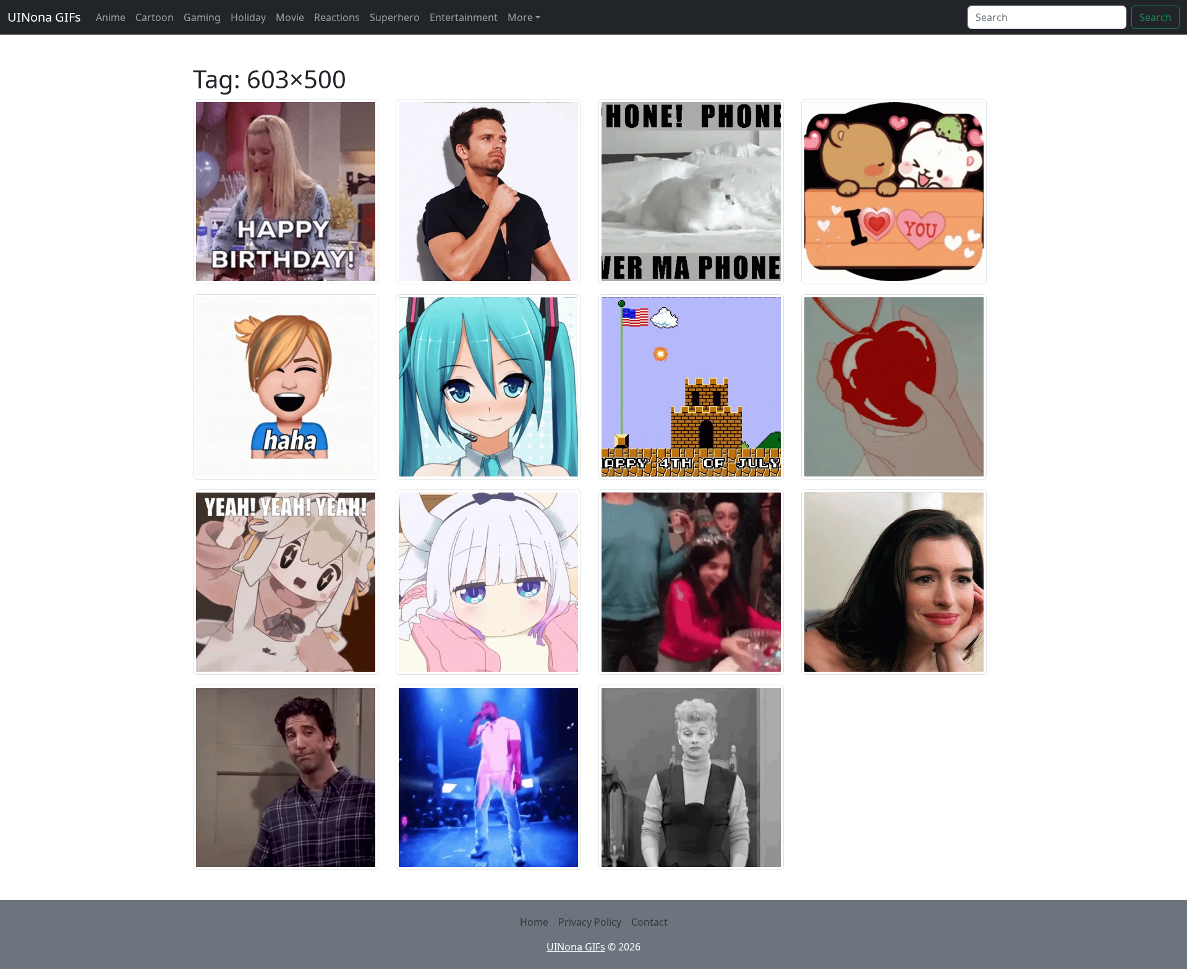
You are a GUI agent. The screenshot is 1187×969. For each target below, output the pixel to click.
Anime (111, 17)
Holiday (248, 17)
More (520, 17)
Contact (649, 922)
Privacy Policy (589, 922)
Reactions (337, 17)
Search (1155, 17)
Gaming (202, 17)
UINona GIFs (44, 17)
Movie (290, 17)
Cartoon (154, 17)
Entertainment (464, 17)
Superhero (395, 17)
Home (534, 922)
